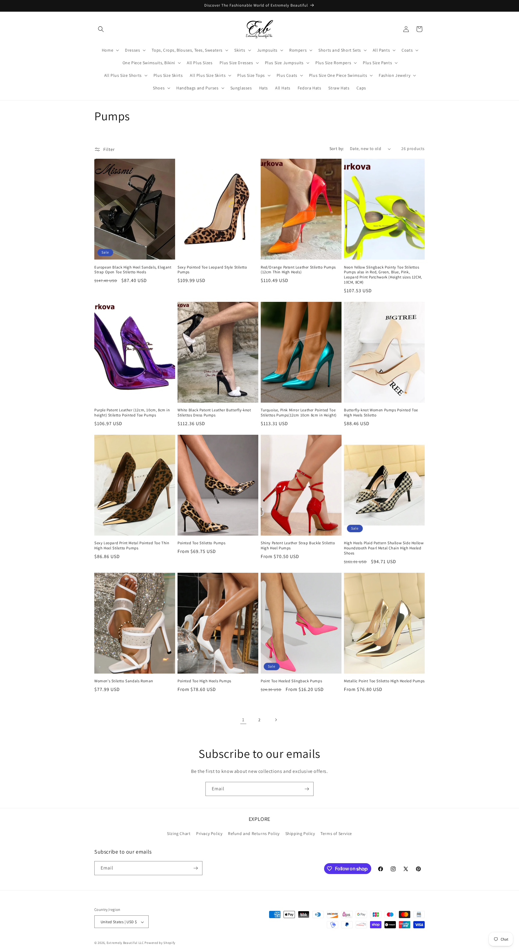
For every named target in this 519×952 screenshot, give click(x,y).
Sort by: (336, 148)
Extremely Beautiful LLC (125, 943)
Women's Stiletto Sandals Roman (123, 681)
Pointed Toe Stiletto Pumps (202, 543)
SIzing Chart (178, 833)
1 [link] (243, 719)
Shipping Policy (300, 833)
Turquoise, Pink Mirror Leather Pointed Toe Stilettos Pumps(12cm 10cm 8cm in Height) (299, 413)
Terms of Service (336, 833)
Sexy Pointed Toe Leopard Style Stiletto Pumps (212, 270)
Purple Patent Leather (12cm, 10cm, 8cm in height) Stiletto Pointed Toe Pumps (132, 413)
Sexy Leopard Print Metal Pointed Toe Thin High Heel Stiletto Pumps (131, 546)
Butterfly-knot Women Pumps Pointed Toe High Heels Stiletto (381, 413)
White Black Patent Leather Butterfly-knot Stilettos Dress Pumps (214, 413)
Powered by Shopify (159, 943)
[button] (101, 29)
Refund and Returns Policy (254, 833)
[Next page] (275, 719)
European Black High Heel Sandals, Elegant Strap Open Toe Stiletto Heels (132, 270)
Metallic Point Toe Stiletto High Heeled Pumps (384, 681)
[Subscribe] (306, 789)
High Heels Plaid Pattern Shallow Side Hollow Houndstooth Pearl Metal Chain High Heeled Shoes (383, 548)
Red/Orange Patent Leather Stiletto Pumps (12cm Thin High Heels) (298, 270)
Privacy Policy (209, 833)
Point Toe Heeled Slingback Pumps (291, 681)
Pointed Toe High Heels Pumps (204, 681)
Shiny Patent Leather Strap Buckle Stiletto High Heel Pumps (298, 546)
